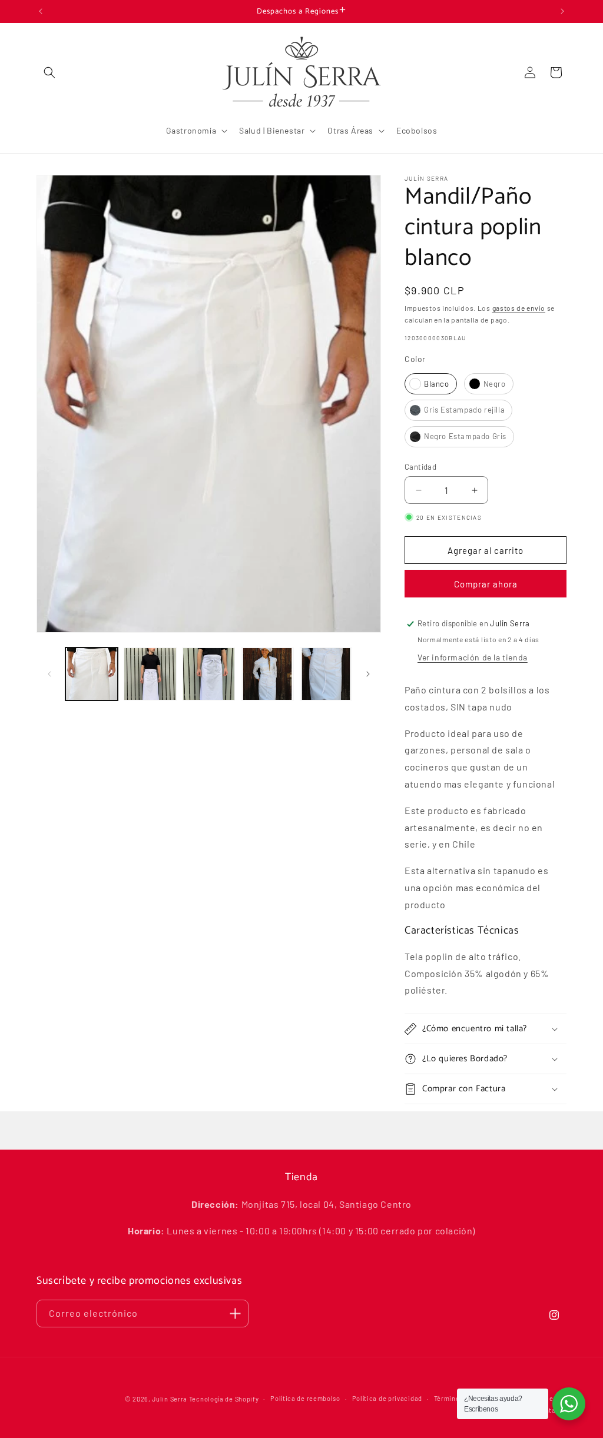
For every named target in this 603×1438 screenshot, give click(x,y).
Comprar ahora (486, 584)
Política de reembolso (305, 1398)
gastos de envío (519, 308)
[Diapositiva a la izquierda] (49, 674)
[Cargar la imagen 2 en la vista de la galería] (150, 673)
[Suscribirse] (235, 1313)
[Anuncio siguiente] (562, 11)
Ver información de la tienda (473, 657)
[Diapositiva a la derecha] (368, 674)
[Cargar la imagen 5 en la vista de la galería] (326, 673)
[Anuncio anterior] (41, 11)
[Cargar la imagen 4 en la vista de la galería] (267, 673)
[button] (49, 72)
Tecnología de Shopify (224, 1399)
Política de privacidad (387, 1398)
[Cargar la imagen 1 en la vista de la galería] (91, 673)
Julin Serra (169, 1399)
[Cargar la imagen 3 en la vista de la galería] (209, 673)
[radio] (431, 383)
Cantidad (420, 466)
